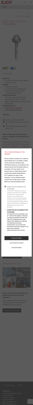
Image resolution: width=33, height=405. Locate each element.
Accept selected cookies (16, 242)
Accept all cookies (16, 238)
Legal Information (16, 247)
